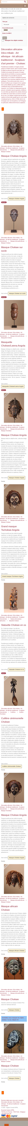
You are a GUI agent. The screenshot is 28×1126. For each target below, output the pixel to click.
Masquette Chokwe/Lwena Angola (12, 386)
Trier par (4, 21)
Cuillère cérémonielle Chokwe (11, 766)
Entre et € (6, 33)
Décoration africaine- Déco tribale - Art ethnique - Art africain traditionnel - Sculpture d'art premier (12, 148)
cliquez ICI (15, 1020)
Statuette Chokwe (14, 620)
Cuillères (12, 712)
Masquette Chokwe (6, 337)
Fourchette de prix (7, 28)
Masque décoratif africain (17, 149)
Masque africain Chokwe (16, 950)
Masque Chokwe (5, 151)
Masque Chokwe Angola (16, 198)
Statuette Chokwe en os (16, 669)
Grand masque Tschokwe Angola (12, 576)
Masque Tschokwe (6, 430)
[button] (2, 1125)
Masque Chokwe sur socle (17, 293)
